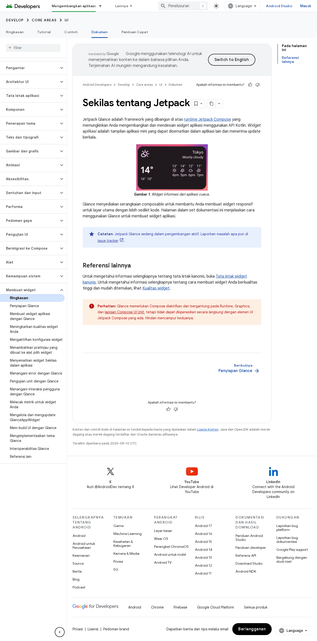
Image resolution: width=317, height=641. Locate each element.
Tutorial (44, 32)
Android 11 (203, 573)
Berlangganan (252, 629)
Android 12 (203, 565)
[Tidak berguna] (257, 84)
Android (79, 535)
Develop (15, 20)
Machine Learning (127, 533)
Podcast (79, 587)
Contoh (71, 32)
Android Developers (97, 85)
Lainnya (121, 6)
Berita (77, 571)
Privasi (118, 561)
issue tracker (108, 240)
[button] (29, 68)
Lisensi (93, 629)
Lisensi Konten (207, 429)
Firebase (180, 607)
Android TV (163, 562)
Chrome (157, 607)
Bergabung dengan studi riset (291, 559)
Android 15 (203, 541)
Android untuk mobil (170, 554)
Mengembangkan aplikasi (74, 6)
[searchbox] (33, 48)
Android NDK (246, 571)
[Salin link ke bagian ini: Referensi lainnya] (136, 266)
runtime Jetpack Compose (207, 119)
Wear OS (161, 538)
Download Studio (249, 563)
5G (115, 569)
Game (118, 526)
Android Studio (279, 6)
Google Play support (292, 549)
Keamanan (81, 555)
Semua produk (255, 607)
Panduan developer (251, 547)
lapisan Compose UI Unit (124, 312)
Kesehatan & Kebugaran (123, 543)
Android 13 (203, 557)
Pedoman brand (116, 629)
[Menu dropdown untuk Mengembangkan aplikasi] (102, 6)
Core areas (44, 20)
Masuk (305, 6)
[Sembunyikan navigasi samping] (60, 632)
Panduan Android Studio (249, 537)
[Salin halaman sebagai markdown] (211, 103)
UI (67, 20)
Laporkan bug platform (287, 528)
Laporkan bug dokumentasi (287, 539)
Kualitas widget (156, 288)
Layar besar (163, 530)
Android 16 (203, 533)
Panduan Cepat (135, 32)
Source (78, 563)
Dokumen (99, 32)
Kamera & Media (126, 553)
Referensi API (246, 555)
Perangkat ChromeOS (171, 546)
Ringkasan (15, 32)
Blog (76, 579)
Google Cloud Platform (215, 607)
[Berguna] (250, 84)
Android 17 (203, 526)
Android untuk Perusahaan (84, 545)
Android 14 (203, 549)
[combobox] (183, 5)
